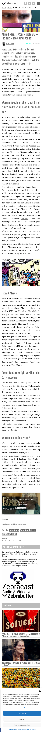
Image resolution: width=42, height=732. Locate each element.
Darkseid (24, 218)
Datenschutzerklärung (23, 729)
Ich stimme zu (21, 508)
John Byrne (8, 231)
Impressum (33, 729)
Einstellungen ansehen (22, 725)
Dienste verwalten (21, 708)
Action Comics (14, 530)
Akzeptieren (22, 713)
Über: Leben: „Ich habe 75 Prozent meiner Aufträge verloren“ (21, 664)
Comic (22, 530)
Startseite (4, 8)
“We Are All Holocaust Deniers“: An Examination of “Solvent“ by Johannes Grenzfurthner (21, 635)
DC (34, 530)
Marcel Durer (10, 44)
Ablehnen (22, 719)
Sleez (12, 152)
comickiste (28, 530)
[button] (40, 690)
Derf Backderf (6, 534)
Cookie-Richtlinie (12, 729)
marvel (14, 534)
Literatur (10, 8)
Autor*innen (32, 563)
